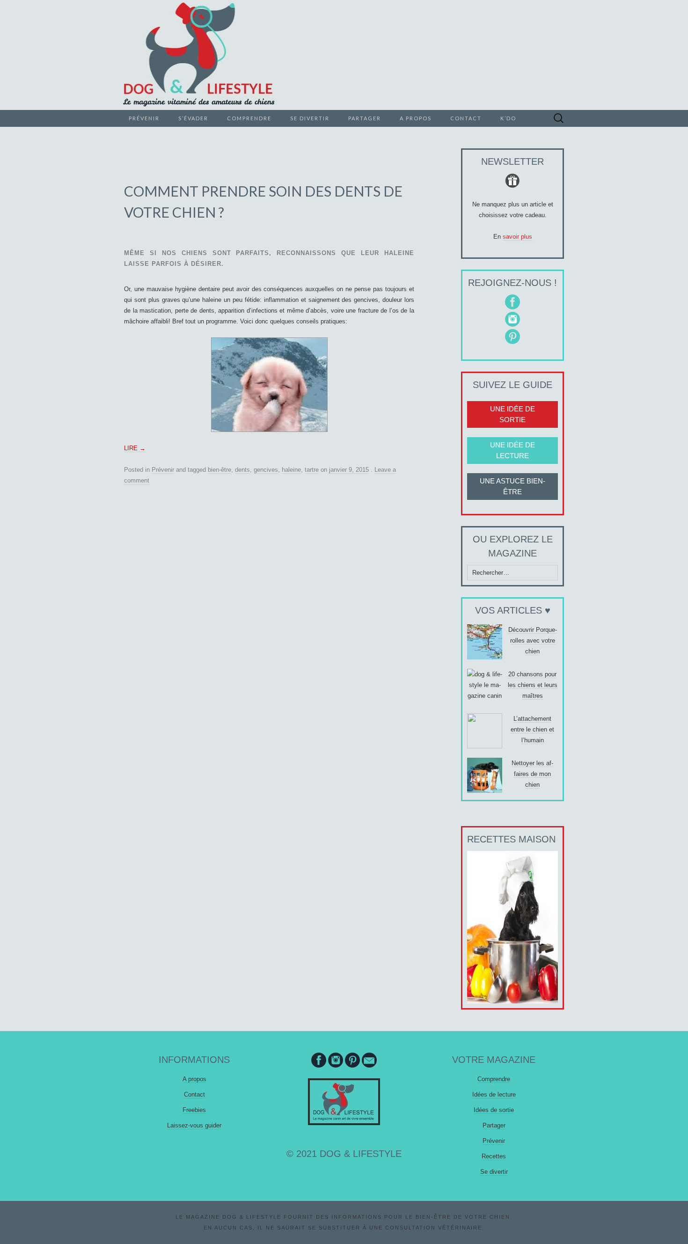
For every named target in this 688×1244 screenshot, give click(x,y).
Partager (364, 118)
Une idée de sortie (512, 414)
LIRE (135, 448)
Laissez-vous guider (194, 1125)
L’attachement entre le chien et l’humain (532, 729)
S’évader (193, 118)
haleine (291, 469)
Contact (466, 118)
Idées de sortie (494, 1109)
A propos (416, 118)
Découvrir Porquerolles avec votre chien (532, 640)
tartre (312, 469)
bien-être (219, 469)
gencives (266, 469)
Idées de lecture (494, 1094)
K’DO (508, 118)
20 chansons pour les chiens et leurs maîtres (532, 685)
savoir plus (517, 236)
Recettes (494, 1156)
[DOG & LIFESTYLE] (344, 55)
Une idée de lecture (512, 450)
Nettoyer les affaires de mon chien (532, 774)
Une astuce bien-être (512, 486)
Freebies (194, 1109)
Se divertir (309, 118)
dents (242, 469)
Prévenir (144, 118)
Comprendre (249, 118)
